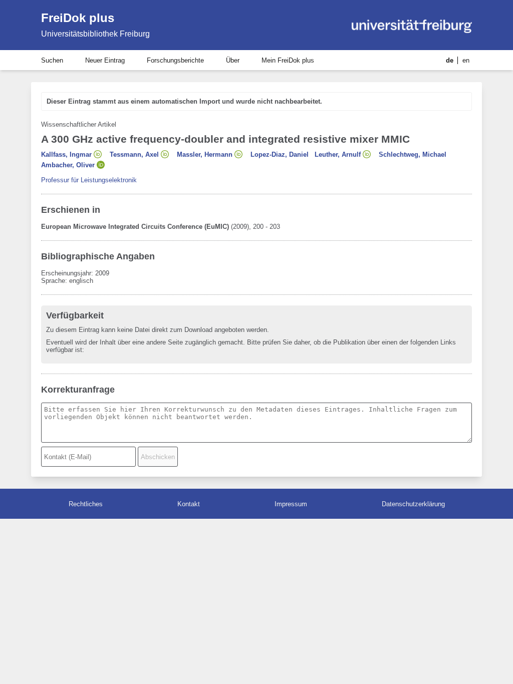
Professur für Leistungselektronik (89, 180)
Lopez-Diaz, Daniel (279, 154)
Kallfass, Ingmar (66, 154)
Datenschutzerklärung (413, 504)
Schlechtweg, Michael (412, 154)
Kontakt (188, 504)
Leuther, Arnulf (338, 154)
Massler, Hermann (204, 154)
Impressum (291, 504)
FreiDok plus (77, 18)
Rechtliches (86, 504)
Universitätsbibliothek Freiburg (95, 34)
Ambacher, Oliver (68, 165)
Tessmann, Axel (134, 154)
